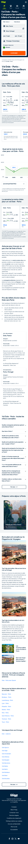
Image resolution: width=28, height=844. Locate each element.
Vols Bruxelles (6, 778)
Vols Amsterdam (6, 753)
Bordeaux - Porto (6, 697)
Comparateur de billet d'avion (8, 59)
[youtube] (18, 838)
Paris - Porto (5, 712)
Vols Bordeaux (6, 772)
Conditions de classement (14, 818)
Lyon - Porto (5, 703)
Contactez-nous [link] (14, 812)
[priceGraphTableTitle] (9, 183)
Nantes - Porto (6, 709)
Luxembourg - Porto (7, 700)
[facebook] (9, 838)
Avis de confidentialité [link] (14, 824)
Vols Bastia (5, 766)
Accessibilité (14, 829)
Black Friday (14, 809)
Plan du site (14, 826)
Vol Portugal (18, 59)
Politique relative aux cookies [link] (14, 821)
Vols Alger (4, 750)
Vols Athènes (5, 757)
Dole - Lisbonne (6, 734)
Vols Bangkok (5, 760)
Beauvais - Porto (6, 694)
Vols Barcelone (6, 763)
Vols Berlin (5, 769)
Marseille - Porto (6, 706)
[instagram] (12, 838)
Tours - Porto (5, 722)
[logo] (3, 2)
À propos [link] (14, 807)
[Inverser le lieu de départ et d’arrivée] (23, 28)
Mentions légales (14, 815)
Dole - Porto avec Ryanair (9, 680)
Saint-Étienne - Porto (8, 716)
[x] (15, 838)
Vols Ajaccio (5, 747)
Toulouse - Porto (6, 719)
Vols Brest (4, 775)
